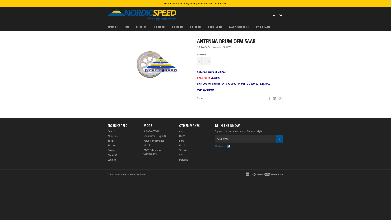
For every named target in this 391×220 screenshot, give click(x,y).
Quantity (201, 54)
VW (181, 155)
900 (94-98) (142, 27)
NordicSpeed (121, 174)
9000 (127, 27)
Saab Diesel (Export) (154, 136)
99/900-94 (113, 27)
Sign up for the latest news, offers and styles (239, 131)
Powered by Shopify (137, 174)
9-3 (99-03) (160, 27)
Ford (181, 140)
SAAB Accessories (239, 27)
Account (112, 155)
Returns (112, 145)
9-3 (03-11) (178, 27)
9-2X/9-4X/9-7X (151, 131)
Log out (112, 159)
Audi (181, 131)
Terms (111, 140)
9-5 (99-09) (196, 27)
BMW (182, 136)
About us (113, 136)
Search (111, 131)
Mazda (182, 145)
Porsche (183, 159)
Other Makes (263, 27)
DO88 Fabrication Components (152, 151)
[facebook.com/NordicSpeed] (222, 146)
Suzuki (183, 150)
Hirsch (146, 145)
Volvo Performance (153, 140)
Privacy (112, 150)
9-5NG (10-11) (215, 27)
